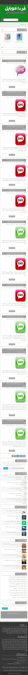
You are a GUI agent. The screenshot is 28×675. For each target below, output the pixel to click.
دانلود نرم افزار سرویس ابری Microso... (13, 526)
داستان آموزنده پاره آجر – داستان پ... (18, 597)
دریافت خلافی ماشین (23, 662)
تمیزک (26, 657)
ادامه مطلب (11, 86)
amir (26, 660)
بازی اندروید (17, 647)
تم (22, 644)
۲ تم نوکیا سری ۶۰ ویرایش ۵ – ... (14, 488)
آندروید (26, 645)
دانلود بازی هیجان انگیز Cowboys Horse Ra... (12, 565)
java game (10, 644)
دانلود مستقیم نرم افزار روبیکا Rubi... (13, 516)
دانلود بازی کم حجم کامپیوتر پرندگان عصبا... (17, 583)
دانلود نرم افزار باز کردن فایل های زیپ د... (17, 595)
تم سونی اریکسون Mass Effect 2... (14, 477)
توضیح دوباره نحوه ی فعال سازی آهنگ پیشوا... (17, 579)
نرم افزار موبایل (17, 641)
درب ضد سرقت (24, 663)
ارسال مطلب (5, 608)
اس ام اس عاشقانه (9, 63)
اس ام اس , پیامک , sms (18, 63)
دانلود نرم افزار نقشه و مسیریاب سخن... (13, 510)
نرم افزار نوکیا (10, 642)
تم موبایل (3, 641)
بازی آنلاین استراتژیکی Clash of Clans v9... (12, 549)
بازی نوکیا (4, 645)
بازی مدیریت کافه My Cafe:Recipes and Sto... (12, 554)
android (6, 642)
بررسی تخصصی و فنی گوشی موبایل (14, 613)
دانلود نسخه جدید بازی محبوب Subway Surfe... (12, 544)
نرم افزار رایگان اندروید (23, 639)
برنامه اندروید (19, 642)
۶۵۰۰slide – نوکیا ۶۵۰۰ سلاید (20, 588)
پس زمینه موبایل (16, 639)
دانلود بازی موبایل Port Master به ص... (13, 498)
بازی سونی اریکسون (15, 645)
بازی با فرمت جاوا (5, 639)
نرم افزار (15, 642)
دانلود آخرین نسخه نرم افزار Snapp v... (13, 521)
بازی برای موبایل (19, 644)
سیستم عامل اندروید (6, 647)
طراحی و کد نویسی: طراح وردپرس (14, 673)
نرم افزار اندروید (22, 647)
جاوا (24, 645)
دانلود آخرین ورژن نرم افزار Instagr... (13, 532)
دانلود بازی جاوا (8, 645)
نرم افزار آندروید (5, 644)
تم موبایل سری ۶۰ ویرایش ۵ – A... (14, 493)
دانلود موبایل (12, 647)
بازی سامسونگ (24, 642)
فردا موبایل (21, 645)
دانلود (26, 647)
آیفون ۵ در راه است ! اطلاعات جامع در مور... (17, 590)
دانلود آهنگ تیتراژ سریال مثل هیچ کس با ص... (17, 586)
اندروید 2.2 (11, 639)
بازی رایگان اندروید (24, 641)
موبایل (26, 650)
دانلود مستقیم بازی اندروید (9, 641)
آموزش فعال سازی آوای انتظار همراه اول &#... (17, 581)
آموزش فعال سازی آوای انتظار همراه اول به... (17, 577)
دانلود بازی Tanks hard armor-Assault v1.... (12, 560)
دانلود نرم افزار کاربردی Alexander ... (13, 482)
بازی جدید (14, 644)
